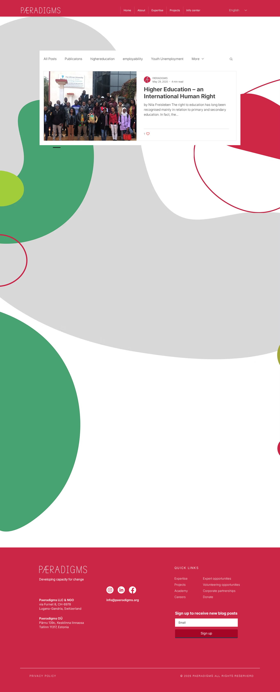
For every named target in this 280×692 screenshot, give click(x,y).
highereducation (102, 59)
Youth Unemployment (167, 59)
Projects (180, 585)
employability (133, 59)
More (195, 59)
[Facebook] (132, 590)
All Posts (50, 59)
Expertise (181, 578)
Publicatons (73, 59)
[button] (193, 10)
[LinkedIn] (121, 590)
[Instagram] (110, 590)
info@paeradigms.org (122, 600)
